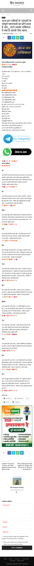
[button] (31, 10)
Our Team (12, 560)
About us (11, 559)
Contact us (17, 559)
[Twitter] (13, 37)
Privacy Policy (25, 559)
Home (3, 15)
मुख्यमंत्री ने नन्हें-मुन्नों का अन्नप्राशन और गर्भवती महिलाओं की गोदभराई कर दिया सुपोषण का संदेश (9, 466)
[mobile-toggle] (3, 10)
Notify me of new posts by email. (13, 544)
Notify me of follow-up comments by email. (16, 542)
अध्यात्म (8, 15)
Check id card (20, 560)
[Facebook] (9, 37)
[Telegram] (22, 37)
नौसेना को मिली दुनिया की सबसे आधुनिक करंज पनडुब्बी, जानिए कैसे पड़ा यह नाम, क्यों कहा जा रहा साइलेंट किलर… (24, 466)
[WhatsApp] (17, 37)
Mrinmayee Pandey (8, 33)
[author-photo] (17, 485)
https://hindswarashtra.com (17, 490)
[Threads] (17, 492)
